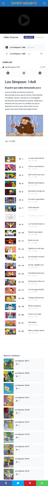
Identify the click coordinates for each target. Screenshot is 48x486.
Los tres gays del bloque (37, 289)
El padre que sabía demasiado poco (37, 216)
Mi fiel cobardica (34, 306)
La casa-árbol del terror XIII (37, 158)
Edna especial (33, 207)
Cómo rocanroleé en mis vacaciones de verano (37, 166)
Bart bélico (32, 322)
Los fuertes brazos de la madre (37, 224)
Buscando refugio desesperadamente (37, 191)
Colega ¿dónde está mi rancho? (37, 298)
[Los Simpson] (24, 73)
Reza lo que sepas (35, 232)
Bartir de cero (33, 240)
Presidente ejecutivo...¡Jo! (37, 273)
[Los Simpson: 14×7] (8, 73)
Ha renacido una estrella (37, 257)
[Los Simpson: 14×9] (40, 73)
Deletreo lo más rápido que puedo (37, 248)
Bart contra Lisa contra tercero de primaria (37, 175)
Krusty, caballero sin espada (37, 265)
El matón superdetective (37, 199)
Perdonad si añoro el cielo (37, 281)
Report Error (29, 37)
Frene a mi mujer (34, 314)
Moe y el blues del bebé (37, 330)
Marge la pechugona (36, 183)
